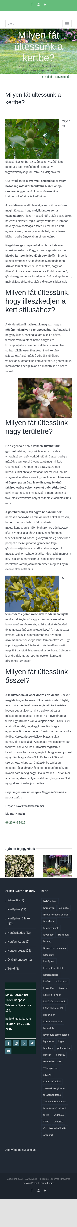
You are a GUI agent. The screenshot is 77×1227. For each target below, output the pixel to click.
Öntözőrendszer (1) (20, 959)
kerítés (47, 981)
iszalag (47, 941)
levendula (48, 1028)
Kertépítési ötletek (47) (19, 921)
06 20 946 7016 (15, 822)
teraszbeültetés (52, 1094)
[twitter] (32, 1043)
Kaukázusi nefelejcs (54, 948)
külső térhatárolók (53, 1008)
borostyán (49, 907)
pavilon (47, 1054)
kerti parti (48, 954)
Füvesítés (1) (16, 900)
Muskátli (48, 1048)
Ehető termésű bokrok (55, 914)
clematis (64, 907)
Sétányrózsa (50, 1068)
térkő (46, 1114)
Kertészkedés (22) (19, 932)
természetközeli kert (54, 1108)
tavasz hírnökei (52, 1081)
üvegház (58, 1121)
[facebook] (8, 1043)
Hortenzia (63, 934)
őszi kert (48, 1134)
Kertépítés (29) (17, 909)
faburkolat (49, 921)
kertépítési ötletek (53, 968)
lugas (61, 1041)
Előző (48, 76)
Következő (62, 76)
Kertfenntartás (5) (18, 941)
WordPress (31, 1183)
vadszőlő (59, 1114)
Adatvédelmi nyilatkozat (20, 1149)
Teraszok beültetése (54, 1101)
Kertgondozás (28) (19, 950)
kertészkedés (50, 974)
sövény (47, 1074)
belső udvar (50, 901)
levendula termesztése (56, 1034)
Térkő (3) (13, 968)
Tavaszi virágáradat (54, 1088)
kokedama (62, 981)
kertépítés (49, 961)
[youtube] (8, 1051)
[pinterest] (24, 1043)
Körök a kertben (52, 994)
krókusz (63, 988)
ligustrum (48, 1041)
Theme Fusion (46, 1183)
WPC (46, 1121)
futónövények (51, 927)
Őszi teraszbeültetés (54, 1128)
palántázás (63, 1048)
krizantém (48, 988)
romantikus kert (52, 1061)
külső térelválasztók (54, 1001)
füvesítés (48, 934)
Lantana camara (52, 1021)
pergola (60, 1054)
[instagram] (16, 1043)
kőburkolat (49, 1014)
